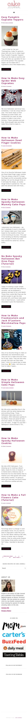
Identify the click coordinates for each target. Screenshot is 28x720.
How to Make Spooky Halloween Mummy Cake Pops (13, 202)
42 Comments (9, 145)
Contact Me (5, 608)
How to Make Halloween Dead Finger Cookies (11, 140)
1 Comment (8, 503)
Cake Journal (18, 717)
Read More (6, 69)
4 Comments (8, 266)
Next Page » (17, 557)
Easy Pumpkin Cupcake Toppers (12, 18)
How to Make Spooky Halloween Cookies (13, 441)
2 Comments (8, 86)
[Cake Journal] (14, 8)
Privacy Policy (6, 610)
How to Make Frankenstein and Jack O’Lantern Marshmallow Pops (13, 319)
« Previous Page (8, 556)
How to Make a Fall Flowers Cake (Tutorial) (13, 497)
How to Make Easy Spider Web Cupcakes (13, 81)
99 (10, 557)
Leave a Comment (9, 22)
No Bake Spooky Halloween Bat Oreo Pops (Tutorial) (11, 260)
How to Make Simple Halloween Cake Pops (12, 382)
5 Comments (8, 326)
